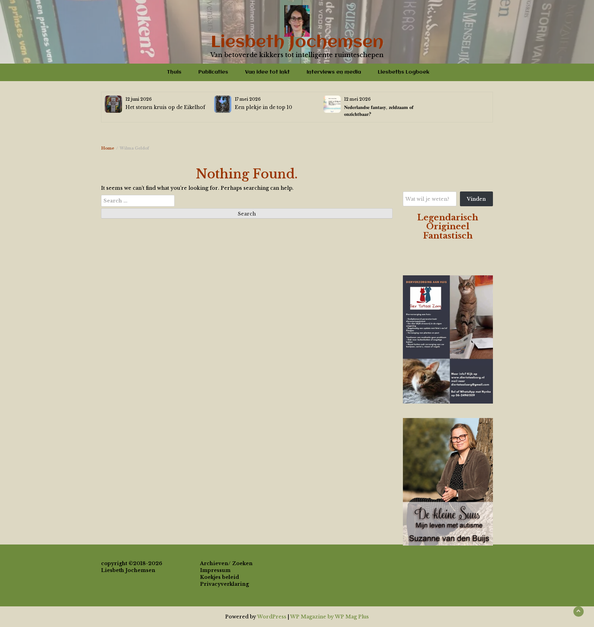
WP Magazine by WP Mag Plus (329, 617)
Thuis (174, 72)
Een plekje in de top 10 (263, 107)
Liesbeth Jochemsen (297, 42)
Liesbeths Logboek (403, 72)
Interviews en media (334, 72)
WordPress (271, 617)
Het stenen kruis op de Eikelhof (165, 107)
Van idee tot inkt (267, 72)
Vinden (476, 199)
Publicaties (213, 72)
